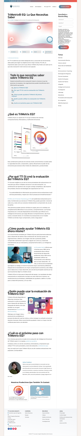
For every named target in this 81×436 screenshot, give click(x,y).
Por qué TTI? (47, 6)
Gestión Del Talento (63, 81)
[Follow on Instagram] (13, 429)
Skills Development (63, 103)
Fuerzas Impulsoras (63, 76)
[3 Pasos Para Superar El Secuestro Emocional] (40, 395)
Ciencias (60, 57)
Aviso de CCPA (63, 423)
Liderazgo (60, 92)
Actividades (38, 6)
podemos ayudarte (31, 341)
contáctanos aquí (43, 346)
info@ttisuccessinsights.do (14, 426)
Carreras (27, 417)
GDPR (61, 421)
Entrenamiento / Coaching (65, 71)
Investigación (61, 89)
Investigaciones (46, 421)
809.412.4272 (12, 422)
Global (54, 6)
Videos (44, 415)
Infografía (60, 84)
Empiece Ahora (65, 6)
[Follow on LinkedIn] (11, 429)
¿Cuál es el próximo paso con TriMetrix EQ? (27, 103)
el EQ (29, 199)
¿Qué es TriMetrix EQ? (20, 87)
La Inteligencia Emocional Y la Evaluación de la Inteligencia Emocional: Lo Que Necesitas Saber (18, 398)
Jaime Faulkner (27, 362)
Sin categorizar (62, 100)
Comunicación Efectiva (64, 60)
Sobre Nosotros (28, 413)
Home (31, 6)
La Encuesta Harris (39, 247)
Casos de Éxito (45, 413)
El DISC (10, 199)
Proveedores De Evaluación (32, 20)
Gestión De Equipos (63, 79)
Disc (59, 68)
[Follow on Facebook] (9, 429)
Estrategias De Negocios (64, 73)
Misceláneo (61, 95)
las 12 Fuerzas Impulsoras (20, 199)
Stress (59, 105)
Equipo (26, 415)
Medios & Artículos (46, 417)
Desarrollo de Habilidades (64, 65)
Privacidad (62, 413)
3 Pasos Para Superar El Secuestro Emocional (39, 397)
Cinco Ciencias (45, 419)
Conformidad (63, 415)
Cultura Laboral (62, 63)
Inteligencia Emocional (19, 20)
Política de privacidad (63, 43)
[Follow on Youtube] (16, 429)
